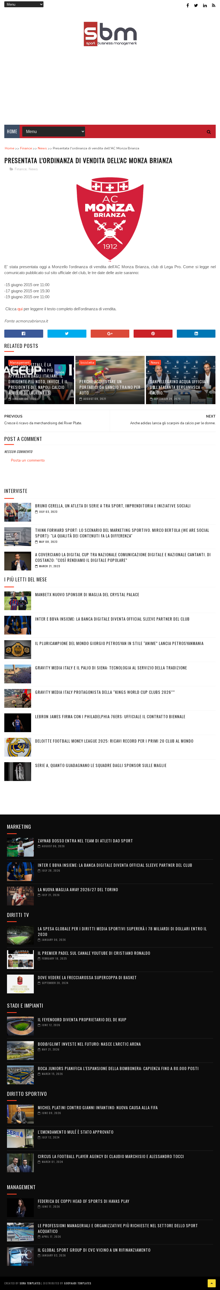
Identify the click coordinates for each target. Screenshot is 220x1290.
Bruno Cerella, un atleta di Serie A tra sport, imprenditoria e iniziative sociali (113, 505)
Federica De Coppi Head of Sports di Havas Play (83, 1201)
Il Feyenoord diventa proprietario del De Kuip (82, 1019)
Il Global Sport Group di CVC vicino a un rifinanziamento (94, 1250)
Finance (21, 169)
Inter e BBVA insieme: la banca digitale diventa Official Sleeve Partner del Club (112, 619)
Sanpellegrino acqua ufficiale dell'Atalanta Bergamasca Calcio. (179, 387)
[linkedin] (205, 5)
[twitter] (196, 5)
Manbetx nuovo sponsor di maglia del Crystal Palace (87, 594)
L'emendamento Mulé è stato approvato (75, 1132)
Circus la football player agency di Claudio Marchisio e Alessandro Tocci (111, 1156)
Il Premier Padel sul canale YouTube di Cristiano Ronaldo (94, 953)
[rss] (213, 5)
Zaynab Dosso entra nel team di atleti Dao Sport (85, 840)
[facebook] (188, 5)
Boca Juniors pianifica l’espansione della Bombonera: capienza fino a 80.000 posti (118, 1068)
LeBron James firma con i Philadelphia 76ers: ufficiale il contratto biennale (110, 716)
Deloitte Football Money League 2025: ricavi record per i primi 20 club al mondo (114, 741)
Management (20, 362)
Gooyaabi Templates (77, 1283)
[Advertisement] (110, 81)
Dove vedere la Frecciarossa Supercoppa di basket (87, 977)
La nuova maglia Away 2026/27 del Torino (78, 889)
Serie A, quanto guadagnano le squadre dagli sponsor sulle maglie (101, 765)
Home (12, 131)
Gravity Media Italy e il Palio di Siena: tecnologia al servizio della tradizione (111, 667)
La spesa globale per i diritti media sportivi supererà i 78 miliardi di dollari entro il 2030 (122, 931)
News (33, 169)
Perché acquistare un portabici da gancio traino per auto (110, 387)
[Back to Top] (212, 1283)
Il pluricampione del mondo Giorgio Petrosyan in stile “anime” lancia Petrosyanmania (119, 643)
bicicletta (87, 362)
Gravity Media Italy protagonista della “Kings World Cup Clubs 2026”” (105, 692)
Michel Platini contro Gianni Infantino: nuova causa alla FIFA (98, 1107)
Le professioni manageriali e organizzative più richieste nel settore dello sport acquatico (118, 1228)
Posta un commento (28, 460)
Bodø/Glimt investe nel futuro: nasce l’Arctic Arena (89, 1044)
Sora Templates (30, 1283)
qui (20, 309)
